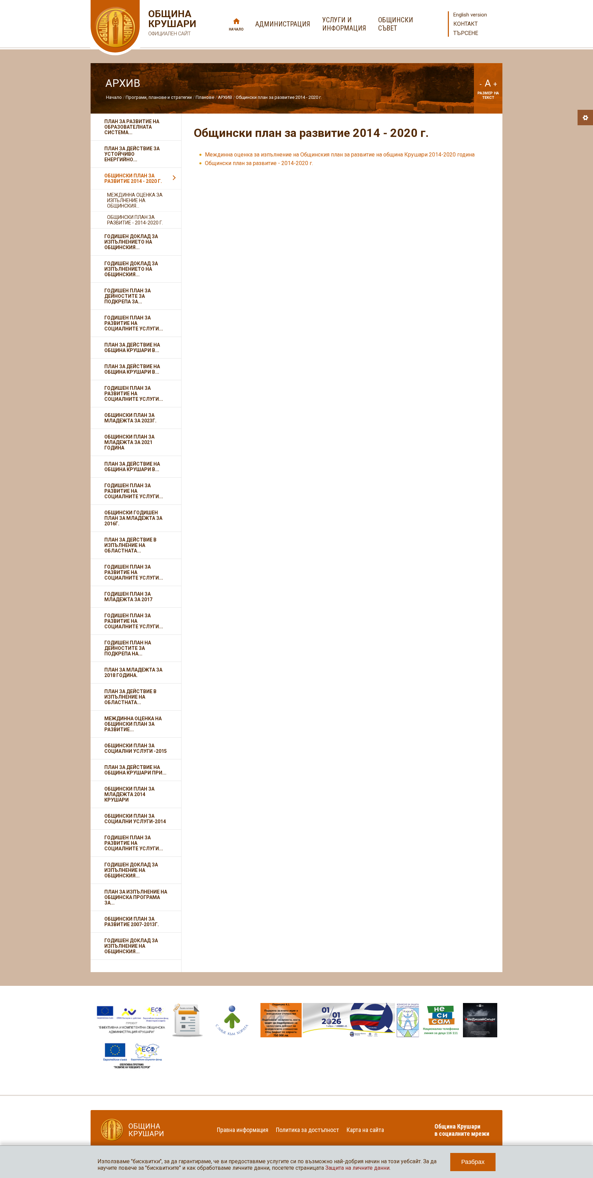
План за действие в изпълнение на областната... (130, 697)
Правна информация (242, 1129)
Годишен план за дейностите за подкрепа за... (127, 296)
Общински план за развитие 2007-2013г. (131, 921)
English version (470, 15)
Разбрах (473, 1161)
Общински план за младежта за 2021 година (129, 442)
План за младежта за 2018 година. (133, 672)
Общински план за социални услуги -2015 (135, 748)
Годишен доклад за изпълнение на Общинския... (131, 870)
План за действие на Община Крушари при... (135, 770)
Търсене (465, 33)
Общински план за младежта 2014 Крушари (129, 794)
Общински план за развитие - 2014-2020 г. (259, 163)
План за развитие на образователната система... (131, 127)
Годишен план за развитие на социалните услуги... (133, 323)
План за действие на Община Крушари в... (132, 347)
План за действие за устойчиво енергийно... (132, 154)
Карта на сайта (365, 1129)
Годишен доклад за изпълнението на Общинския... (131, 242)
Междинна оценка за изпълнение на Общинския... (135, 200)
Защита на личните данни (357, 1168)
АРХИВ (225, 97)
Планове (205, 97)
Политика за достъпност (307, 1129)
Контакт (465, 24)
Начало (236, 29)
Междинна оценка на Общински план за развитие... (133, 724)
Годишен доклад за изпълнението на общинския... (131, 269)
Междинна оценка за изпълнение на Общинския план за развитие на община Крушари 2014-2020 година (340, 154)
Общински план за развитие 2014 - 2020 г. (279, 97)
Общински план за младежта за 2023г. (130, 417)
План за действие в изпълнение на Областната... (130, 545)
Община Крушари (171, 22)
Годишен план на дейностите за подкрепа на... (127, 648)
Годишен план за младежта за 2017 (128, 596)
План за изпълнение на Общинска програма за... (135, 897)
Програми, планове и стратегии (159, 97)
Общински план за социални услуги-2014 (135, 818)
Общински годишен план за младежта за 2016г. (133, 518)
